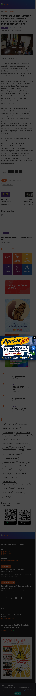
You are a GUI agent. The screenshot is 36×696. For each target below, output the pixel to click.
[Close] (34, 337)
